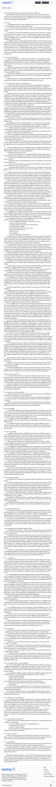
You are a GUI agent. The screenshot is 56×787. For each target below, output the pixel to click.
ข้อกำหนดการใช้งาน (48, 774)
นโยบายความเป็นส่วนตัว (49, 776)
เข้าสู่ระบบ (38, 2)
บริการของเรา (47, 772)
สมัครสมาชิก (45, 2)
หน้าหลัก (46, 770)
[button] (52, 2)
